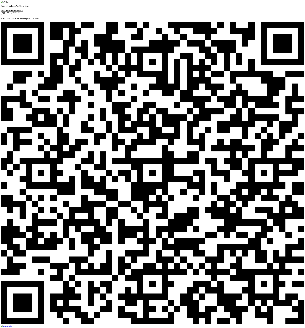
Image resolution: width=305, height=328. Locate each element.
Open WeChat (15, 13)
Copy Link (5, 13)
